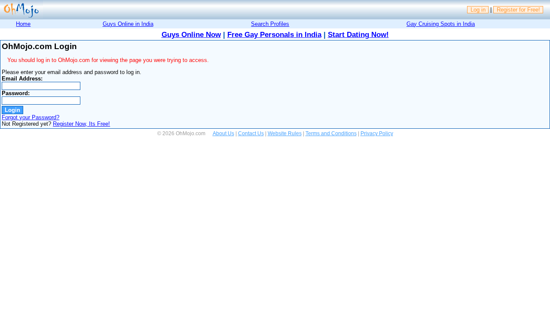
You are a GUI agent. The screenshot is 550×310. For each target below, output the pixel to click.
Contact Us (251, 133)
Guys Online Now (191, 35)
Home (23, 24)
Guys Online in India (128, 24)
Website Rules (285, 133)
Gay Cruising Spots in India (440, 24)
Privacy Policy (377, 133)
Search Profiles (270, 24)
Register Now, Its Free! (81, 124)
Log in (478, 9)
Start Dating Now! (358, 35)
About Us (223, 133)
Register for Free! (518, 9)
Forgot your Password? (30, 117)
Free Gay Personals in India (274, 35)
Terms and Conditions (331, 133)
